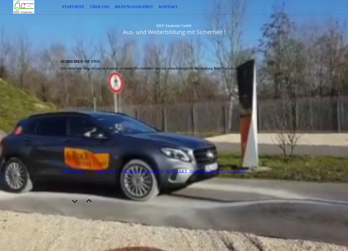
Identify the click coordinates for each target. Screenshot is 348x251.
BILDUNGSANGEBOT (134, 7)
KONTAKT (168, 7)
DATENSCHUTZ (231, 171)
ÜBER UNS (99, 7)
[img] (23, 7)
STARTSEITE (73, 7)
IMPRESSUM (202, 171)
